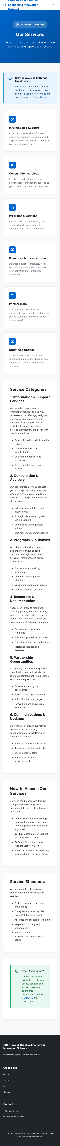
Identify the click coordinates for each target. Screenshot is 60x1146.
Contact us (27, 997)
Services (7, 1086)
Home (6, 1074)
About (6, 1080)
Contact (7, 1092)
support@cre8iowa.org (13, 1116)
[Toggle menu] (54, 5)
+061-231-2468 (10, 1111)
